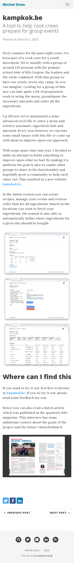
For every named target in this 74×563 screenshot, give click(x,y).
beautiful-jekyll (43, 555)
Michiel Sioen (14, 4)
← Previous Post (17, 512)
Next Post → (60, 512)
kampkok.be (12, 184)
